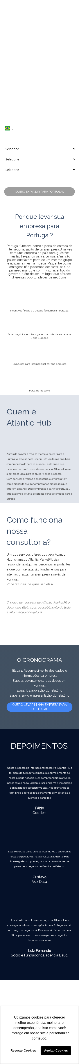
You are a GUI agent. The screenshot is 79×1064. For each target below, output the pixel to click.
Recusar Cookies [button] (23, 1050)
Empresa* (8, 133)
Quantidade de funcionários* (19, 154)
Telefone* (8, 122)
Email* (6, 112)
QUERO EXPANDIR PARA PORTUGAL (39, 191)
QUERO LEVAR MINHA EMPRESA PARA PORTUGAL (39, 707)
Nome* (7, 101)
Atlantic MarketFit (40, 559)
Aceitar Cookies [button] (56, 1050)
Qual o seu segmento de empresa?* (24, 143)
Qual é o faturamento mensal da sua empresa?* (31, 164)
